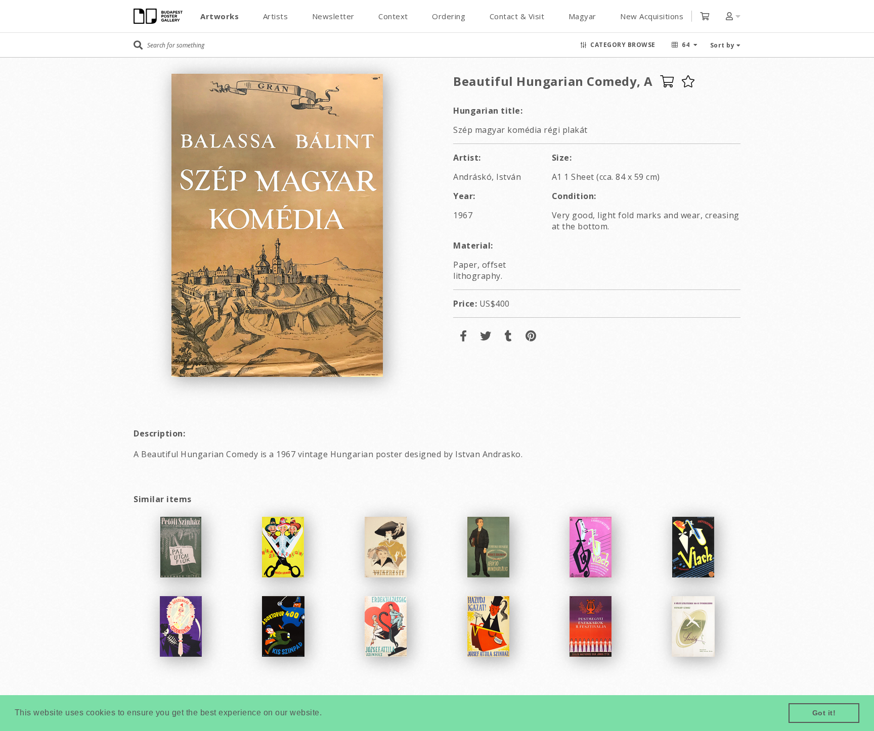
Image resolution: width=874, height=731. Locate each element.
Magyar (582, 16)
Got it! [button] (824, 713)
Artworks (219, 16)
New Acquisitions (651, 16)
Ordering (448, 16)
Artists (275, 16)
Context (393, 16)
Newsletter (333, 16)
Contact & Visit (517, 16)
